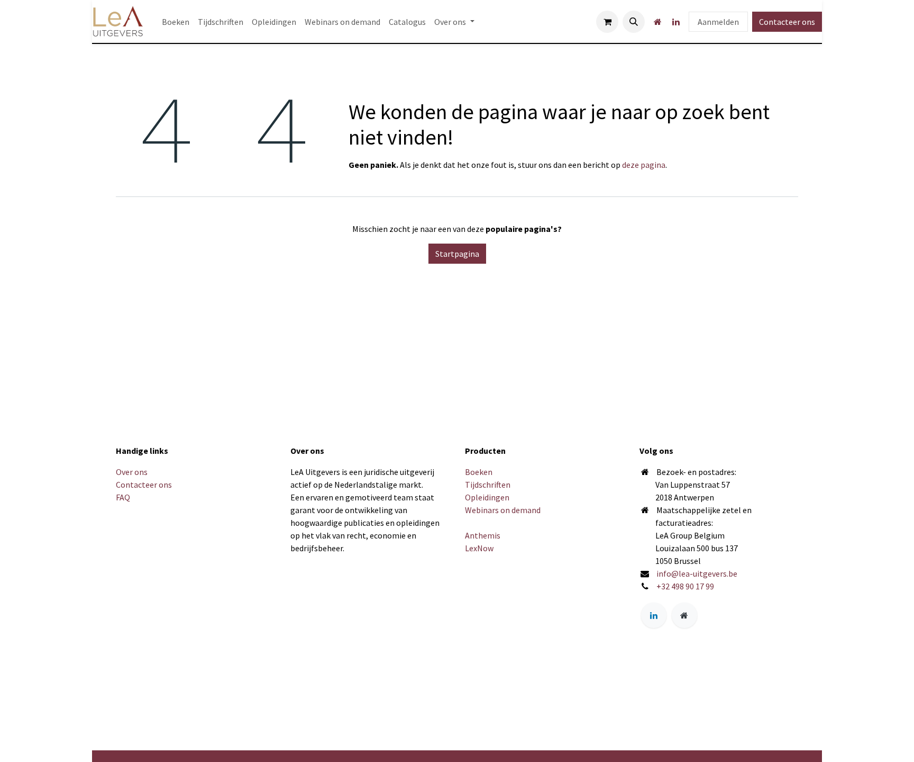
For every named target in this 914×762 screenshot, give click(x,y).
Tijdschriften (487, 484)
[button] (634, 22)
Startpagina (457, 253)
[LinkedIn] (676, 21)
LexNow (479, 548)
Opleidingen (487, 497)
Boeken (478, 472)
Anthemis (482, 535)
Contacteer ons (787, 21)
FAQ (123, 497)
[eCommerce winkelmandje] (607, 22)
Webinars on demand (503, 510)
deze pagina (643, 164)
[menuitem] (176, 21)
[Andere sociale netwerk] (657, 21)
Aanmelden (718, 21)
